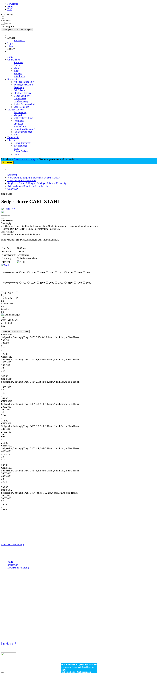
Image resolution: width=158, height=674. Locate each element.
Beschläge (19, 87)
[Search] (2, 24)
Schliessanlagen (21, 107)
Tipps (16, 134)
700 (24, 282)
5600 (79, 272)
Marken (17, 68)
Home (10, 57)
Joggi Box (19, 120)
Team (16, 148)
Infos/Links (19, 76)
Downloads (13, 137)
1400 (33, 272)
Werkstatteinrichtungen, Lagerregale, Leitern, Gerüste (33, 177)
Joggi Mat (18, 123)
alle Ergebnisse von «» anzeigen (16, 29)
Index (16, 70)
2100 (42, 272)
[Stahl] (79, 265)
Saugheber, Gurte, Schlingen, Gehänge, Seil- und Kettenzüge (37, 183)
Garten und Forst (22, 95)
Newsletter (12, 3)
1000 (33, 282)
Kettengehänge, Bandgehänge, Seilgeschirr (28, 186)
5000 (88, 282)
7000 (88, 272)
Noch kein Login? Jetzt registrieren (76, 672)
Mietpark (18, 115)
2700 (60, 282)
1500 (42, 282)
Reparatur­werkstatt (23, 132)
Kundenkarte (20, 126)
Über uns (11, 140)
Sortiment (18, 62)
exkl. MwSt (7, 14)
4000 (79, 282)
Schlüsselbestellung (23, 118)
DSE (9, 9)
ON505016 (13, 188)
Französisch (19, 40)
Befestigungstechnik (23, 84)
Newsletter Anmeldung (12, 544)
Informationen (20, 145)
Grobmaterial (20, 98)
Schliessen (7, 162)
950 (24, 272)
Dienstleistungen (15, 109)
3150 (70, 282)
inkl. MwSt (6, 20)
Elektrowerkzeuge (22, 93)
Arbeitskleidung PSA (24, 82)
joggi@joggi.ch (8, 643)
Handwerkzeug (21, 101)
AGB (10, 6)
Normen (18, 73)
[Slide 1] (5, 215)
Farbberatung (20, 112)
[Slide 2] (8, 215)
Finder (17, 65)
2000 (51, 282)
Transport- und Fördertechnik (21, 180)
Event (16, 154)
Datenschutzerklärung (24, 159)
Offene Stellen (21, 151)
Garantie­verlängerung (24, 129)
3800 (60, 272)
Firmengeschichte (22, 143)
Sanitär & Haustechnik (25, 104)
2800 (51, 272)
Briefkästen (19, 90)
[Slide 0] (2, 215)
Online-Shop (13, 59)
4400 (70, 272)
